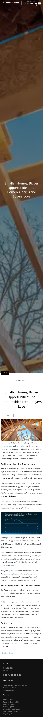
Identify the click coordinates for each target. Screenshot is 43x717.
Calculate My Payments (11, 711)
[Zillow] (20, 675)
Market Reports (8, 707)
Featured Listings (9, 704)
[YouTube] (12, 675)
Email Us (6, 671)
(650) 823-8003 (8, 668)
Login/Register (8, 714)
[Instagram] (6, 675)
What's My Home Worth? (11, 709)
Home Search (8, 700)
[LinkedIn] (15, 675)
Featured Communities (11, 702)
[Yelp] (17, 675)
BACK (5, 373)
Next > (11, 653)
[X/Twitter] (9, 675)
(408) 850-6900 (8, 691)
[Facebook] (3, 675)
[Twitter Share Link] (7, 421)
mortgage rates (6, 446)
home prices (20, 446)
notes (13, 565)
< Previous (4, 653)
